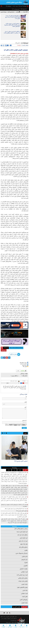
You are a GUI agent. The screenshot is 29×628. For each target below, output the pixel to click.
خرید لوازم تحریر (24, 538)
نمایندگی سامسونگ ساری (22, 553)
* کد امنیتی (24, 420)
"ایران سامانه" (8, 622)
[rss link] (10, 613)
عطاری (26, 550)
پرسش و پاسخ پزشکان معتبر (21, 529)
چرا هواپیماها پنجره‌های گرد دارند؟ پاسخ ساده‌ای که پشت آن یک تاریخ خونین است (12, 17)
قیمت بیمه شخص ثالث (22, 575)
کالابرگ (26, 563)
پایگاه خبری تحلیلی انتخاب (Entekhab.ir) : (19, 53)
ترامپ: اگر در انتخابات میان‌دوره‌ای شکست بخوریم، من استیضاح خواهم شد (14, 505)
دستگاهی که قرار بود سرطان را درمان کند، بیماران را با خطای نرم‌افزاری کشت (12, 32)
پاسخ (8, 383)
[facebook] (4, 358)
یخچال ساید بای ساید (22, 535)
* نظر (26, 407)
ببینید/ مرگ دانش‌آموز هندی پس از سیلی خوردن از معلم (16, 508)
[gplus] (7, 358)
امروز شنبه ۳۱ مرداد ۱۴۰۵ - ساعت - (19, 6)
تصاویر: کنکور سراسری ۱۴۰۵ (21, 511)
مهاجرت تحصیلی (24, 569)
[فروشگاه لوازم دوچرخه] (14, 334)
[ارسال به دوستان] (3, 45)
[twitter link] (4, 613)
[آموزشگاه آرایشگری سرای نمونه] (14, 341)
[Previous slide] (6, 433)
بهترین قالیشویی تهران (22, 587)
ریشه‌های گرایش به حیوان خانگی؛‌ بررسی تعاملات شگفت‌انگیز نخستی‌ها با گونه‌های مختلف (12, 25)
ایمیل (26, 402)
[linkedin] (9, 358)
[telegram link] (7, 613)
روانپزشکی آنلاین (24, 600)
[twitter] (2, 358)
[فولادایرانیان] (14, 325)
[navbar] (27, 6)
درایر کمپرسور (24, 559)
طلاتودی (26, 566)
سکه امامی (25, 590)
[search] (2, 6)
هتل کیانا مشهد (24, 544)
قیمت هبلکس (24, 572)
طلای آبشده (25, 596)
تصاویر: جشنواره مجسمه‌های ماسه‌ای (19, 461)
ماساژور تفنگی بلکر (23, 547)
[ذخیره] (6, 45)
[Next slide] (2, 433)
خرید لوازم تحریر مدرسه (22, 532)
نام (26, 396)
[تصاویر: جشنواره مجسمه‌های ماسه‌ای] (14, 448)
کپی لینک (4, 350)
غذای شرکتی (25, 556)
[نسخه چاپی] (1, 45)
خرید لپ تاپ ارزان (23, 541)
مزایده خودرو (25, 584)
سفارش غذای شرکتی (23, 578)
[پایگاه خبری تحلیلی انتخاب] (25, 2)
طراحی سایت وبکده (23, 581)
